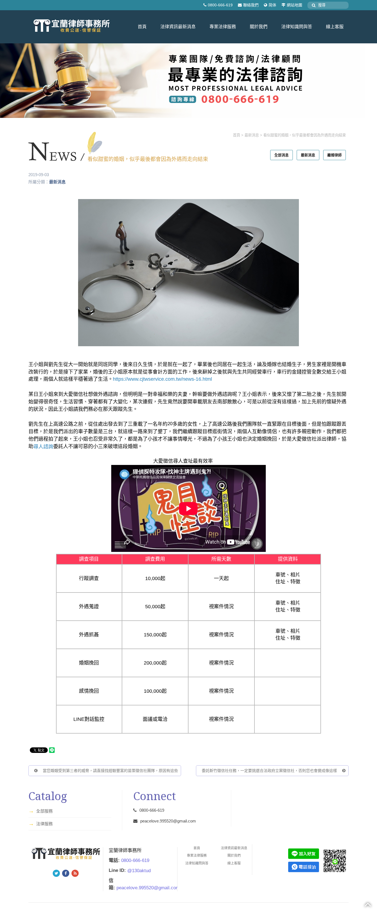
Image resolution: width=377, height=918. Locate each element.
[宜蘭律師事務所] (71, 26)
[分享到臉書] (65, 873)
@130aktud (139, 870)
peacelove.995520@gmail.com (168, 821)
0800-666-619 (220, 5)
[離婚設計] (188, 80)
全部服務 (40, 811)
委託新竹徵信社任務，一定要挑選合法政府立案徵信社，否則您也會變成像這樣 (270, 770)
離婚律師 (334, 155)
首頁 (142, 26)
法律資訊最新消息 (178, 26)
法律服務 (40, 824)
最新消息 (252, 135)
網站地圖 (294, 5)
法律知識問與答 (296, 26)
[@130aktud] (303, 853)
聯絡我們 (251, 5)
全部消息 (281, 155)
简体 (272, 5)
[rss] (75, 873)
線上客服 (335, 26)
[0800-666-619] (303, 866)
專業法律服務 (222, 26)
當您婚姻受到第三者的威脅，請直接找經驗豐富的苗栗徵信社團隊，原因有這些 (110, 770)
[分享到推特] (56, 873)
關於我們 (258, 26)
